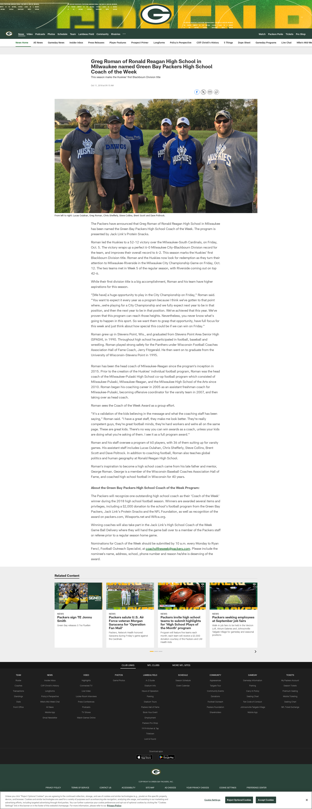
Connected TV (86, 685)
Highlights (86, 680)
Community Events (215, 691)
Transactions (18, 691)
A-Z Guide (150, 680)
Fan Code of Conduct (252, 702)
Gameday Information (252, 680)
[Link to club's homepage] (9, 34)
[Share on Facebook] (197, 93)
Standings (18, 696)
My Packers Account (290, 680)
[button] (152, 651)
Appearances (215, 680)
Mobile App (50, 712)
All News (50, 707)
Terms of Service (80, 787)
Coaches (18, 685)
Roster (18, 680)
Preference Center (256, 787)
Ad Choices (170, 787)
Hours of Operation (150, 691)
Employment (150, 717)
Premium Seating (290, 691)
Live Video (86, 691)
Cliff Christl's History (50, 685)
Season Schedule (183, 680)
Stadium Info (150, 685)
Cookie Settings (227, 787)
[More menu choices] (124, 34)
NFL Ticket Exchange (290, 707)
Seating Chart (253, 696)
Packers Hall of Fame (150, 707)
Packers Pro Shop (150, 723)
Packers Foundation (215, 707)
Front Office (18, 707)
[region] (156, 800)
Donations (215, 696)
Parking (150, 696)
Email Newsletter (50, 717)
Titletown (150, 733)
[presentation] (256, 652)
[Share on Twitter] (203, 93)
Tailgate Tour (215, 685)
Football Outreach (215, 702)
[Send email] (210, 93)
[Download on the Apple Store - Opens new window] (144, 757)
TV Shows (86, 712)
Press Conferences (86, 702)
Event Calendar (183, 685)
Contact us (105, 787)
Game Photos (119, 680)
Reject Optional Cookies (239, 800)
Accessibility (128, 787)
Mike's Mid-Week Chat (50, 702)
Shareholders (215, 712)
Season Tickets (290, 685)
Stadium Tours (150, 702)
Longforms (50, 691)
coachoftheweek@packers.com (168, 548)
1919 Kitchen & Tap (150, 728)
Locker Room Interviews (86, 696)
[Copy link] (216, 92)
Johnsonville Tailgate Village (252, 707)
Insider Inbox (50, 680)
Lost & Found (150, 739)
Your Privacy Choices (197, 787)
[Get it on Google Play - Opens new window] (166, 759)
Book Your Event (150, 712)
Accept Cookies (266, 800)
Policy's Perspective (50, 696)
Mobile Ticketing (290, 696)
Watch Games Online (86, 717)
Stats (18, 702)
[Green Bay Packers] (156, 772)
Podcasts (86, 707)
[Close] (306, 799)
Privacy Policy (53, 787)
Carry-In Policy (252, 691)
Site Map (150, 787)
